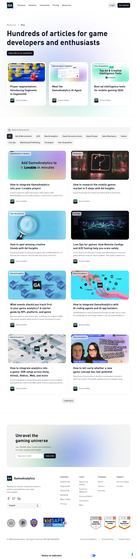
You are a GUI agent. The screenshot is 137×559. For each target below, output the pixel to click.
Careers (101, 486)
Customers (84, 501)
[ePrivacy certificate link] (23, 523)
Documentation (85, 496)
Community (45, 5)
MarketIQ (64, 495)
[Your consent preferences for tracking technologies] (132, 554)
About (100, 482)
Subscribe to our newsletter (20, 53)
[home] (10, 5)
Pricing (56, 5)
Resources (66, 5)
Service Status (123, 482)
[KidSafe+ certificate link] (54, 523)
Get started (124, 5)
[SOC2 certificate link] (11, 523)
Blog (81, 505)
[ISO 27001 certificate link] (33, 523)
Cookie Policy (124, 539)
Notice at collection (52, 555)
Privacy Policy (108, 539)
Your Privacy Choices (77, 555)
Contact (120, 486)
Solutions (32, 5)
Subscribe (50, 456)
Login (112, 5)
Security (101, 491)
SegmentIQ (65, 486)
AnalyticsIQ (65, 482)
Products (21, 5)
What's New (65, 499)
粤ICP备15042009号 (51, 539)
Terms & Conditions (88, 539)
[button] (24, 505)
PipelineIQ (64, 491)
